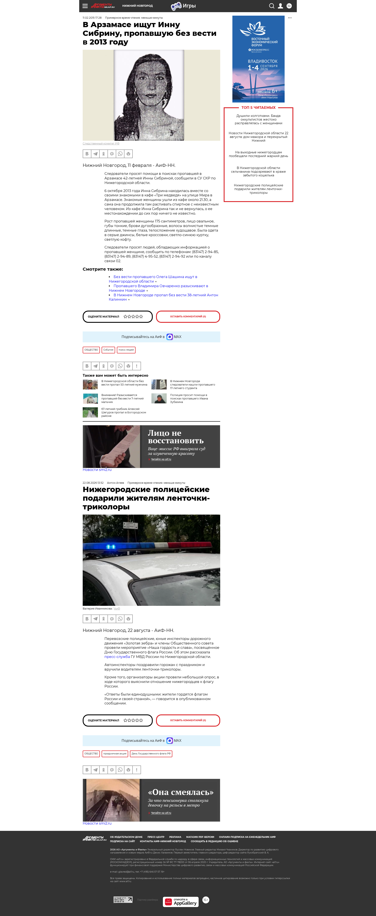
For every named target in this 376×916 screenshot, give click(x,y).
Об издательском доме (126, 837)
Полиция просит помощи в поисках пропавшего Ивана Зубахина (189, 398)
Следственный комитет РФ (101, 143)
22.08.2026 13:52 (93, 482)
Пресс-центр (156, 837)
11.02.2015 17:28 (92, 17)
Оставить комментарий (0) (188, 316)
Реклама (175, 837)
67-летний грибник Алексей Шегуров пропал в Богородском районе (123, 412)
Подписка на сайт (122, 841)
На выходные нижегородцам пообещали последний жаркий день (258, 154)
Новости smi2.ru (97, 470)
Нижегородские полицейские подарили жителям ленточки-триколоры (258, 189)
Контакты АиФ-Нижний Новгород (163, 841)
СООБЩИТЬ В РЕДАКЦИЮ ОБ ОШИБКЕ (214, 841)
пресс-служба (117, 657)
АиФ (117, 608)
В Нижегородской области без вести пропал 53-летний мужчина (124, 382)
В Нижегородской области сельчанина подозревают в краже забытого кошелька (258, 171)
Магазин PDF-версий (200, 837)
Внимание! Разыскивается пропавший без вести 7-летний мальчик (122, 398)
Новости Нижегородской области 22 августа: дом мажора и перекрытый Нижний (258, 136)
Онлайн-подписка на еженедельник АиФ (247, 837)
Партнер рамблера (147, 899)
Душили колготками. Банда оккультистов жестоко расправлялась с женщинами (258, 119)
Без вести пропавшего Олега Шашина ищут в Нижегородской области (153, 279)
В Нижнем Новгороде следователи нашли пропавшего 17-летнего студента (192, 384)
